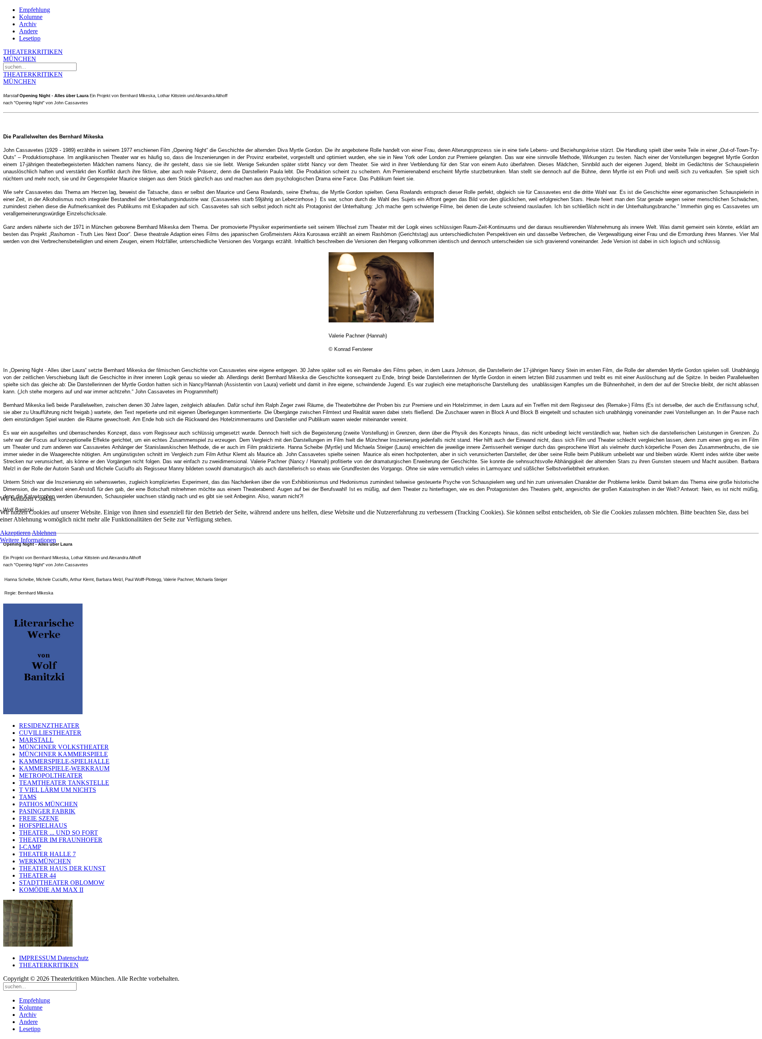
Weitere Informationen (28, 540)
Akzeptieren (15, 532)
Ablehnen (44, 532)
